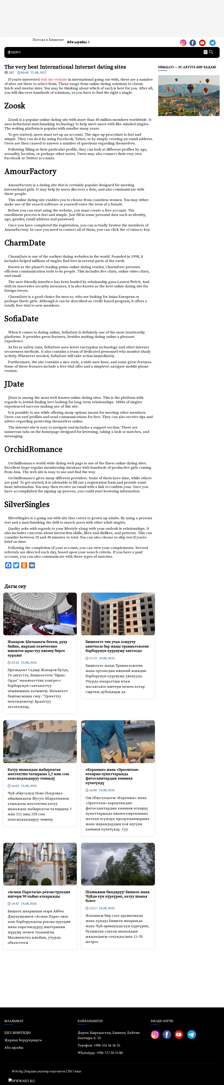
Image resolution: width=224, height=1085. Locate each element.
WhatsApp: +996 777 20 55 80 (100, 1053)
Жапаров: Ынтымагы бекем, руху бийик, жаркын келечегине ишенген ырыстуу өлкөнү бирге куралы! (37, 648)
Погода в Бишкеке (48, 40)
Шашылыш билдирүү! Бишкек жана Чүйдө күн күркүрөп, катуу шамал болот (118, 896)
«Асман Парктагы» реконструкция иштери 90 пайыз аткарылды (39, 894)
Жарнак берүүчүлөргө (23, 1040)
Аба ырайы (77, 42)
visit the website (53, 79)
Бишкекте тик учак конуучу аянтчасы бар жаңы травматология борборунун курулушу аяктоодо (117, 646)
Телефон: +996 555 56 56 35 (99, 1045)
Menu (15, 52)
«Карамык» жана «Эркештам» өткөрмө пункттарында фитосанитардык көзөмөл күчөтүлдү (112, 776)
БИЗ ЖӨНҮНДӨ (17, 1033)
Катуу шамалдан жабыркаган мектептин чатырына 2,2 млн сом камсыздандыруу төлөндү (38, 774)
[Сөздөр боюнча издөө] (211, 52)
